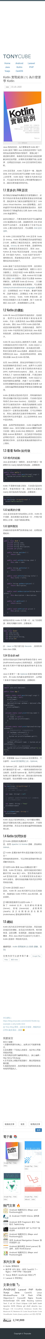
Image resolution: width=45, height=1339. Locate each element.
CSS (11, 1309)
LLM (30, 1303)
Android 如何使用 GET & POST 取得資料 (24, 1229)
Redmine (16, 1311)
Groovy (14, 246)
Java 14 (10, 646)
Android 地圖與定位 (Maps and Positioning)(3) (23, 1211)
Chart (18, 1303)
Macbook (6, 1311)
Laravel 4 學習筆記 (14, 1278)
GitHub (6, 847)
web (23, 1300)
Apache (6, 1306)
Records (28, 646)
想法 (34, 1314)
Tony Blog (10, 1027)
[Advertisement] (22, 25)
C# (22, 1295)
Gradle (35, 1309)
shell (28, 1306)
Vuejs (7, 71)
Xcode (39, 1298)
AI (14, 1303)
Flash (30, 1295)
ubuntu (34, 1306)
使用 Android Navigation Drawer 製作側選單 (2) (25, 1241)
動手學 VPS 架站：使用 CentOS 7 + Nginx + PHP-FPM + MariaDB (21, 1270)
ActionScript (9, 1300)
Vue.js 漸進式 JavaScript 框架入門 (21, 1275)
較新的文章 (9, 1124)
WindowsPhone (10, 1295)
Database (28, 1309)
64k (13, 278)
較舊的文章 (35, 1124)
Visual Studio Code (35, 1311)
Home (7, 63)
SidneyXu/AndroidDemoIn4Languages (19, 288)
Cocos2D (21, 1298)
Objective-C (9, 1298)
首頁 (22, 1124)
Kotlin (19, 67)
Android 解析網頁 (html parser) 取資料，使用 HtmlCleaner (25, 1247)
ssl (11, 1303)
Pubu (6, 959)
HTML (39, 1295)
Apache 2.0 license (20, 844)
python (26, 1314)
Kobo (5, 1166)
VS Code (23, 1311)
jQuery (20, 1314)
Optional (23, 674)
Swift (35, 1303)
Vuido (15, 1314)
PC (12, 1311)
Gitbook (27, 1199)
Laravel (31, 63)
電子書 (38, 1314)
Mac (40, 1309)
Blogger (6, 1309)
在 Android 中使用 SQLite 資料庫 (24, 1216)
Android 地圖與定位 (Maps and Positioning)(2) (23, 1235)
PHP (31, 67)
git (24, 1306)
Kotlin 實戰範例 (12, 1266)
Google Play (36, 956)
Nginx (30, 1298)
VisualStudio (7, 1314)
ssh (30, 1314)
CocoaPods (18, 1309)
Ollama (19, 1306)
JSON (13, 1306)
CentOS (19, 71)
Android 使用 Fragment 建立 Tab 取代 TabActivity (24, 1223)
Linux (39, 1292)
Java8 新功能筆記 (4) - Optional (24, 761)
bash (40, 1303)
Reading (30, 1300)
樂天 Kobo (14, 959)
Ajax (40, 1306)
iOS (18, 1300)
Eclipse (24, 1303)
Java (7, 67)
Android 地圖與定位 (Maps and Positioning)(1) (23, 1253)
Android (19, 63)
